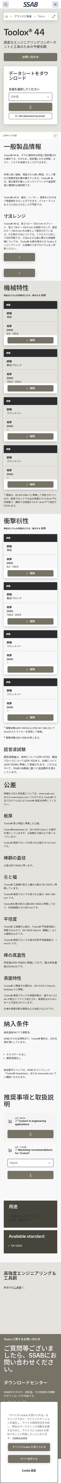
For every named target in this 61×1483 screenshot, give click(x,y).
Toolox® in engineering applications (30, 1122)
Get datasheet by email (32, 116)
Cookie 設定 (29, 1470)
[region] (29, 1442)
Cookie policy (20, 1438)
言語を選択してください (24, 89)
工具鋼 (17, 1287)
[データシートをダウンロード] (30, 107)
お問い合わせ (30, 57)
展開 (32, 340)
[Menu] (55, 4)
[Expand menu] (55, 136)
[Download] (19, 257)
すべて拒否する (29, 1458)
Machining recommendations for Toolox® (34, 1151)
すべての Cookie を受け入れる (29, 1447)
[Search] (6, 4)
